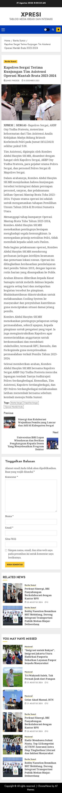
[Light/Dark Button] (47, 29)
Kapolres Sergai (31, 402)
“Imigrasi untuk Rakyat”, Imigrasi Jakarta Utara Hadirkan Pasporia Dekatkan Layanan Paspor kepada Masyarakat (40, 657)
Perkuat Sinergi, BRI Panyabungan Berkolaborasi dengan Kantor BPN (38, 593)
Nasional (29, 646)
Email (9, 527)
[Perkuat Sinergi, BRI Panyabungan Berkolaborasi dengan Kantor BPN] (12, 593)
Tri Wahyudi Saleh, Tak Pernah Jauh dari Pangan (40, 677)
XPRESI (31, 14)
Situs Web (10, 539)
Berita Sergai (16, 402)
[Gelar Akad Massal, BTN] (12, 699)
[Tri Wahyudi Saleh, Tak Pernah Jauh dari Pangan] (12, 677)
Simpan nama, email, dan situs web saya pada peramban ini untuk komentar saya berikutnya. (30, 554)
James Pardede (13, 81)
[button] (3, 29)
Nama (9, 516)
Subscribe (58, 29)
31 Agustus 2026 (35, 683)
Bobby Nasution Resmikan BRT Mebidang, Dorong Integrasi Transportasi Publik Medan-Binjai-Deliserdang (40, 618)
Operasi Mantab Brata (14, 406)
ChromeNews (44, 786)
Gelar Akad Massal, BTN (39, 699)
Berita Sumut (10, 61)
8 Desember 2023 (31, 81)
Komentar (11, 477)
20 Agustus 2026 (35, 602)
